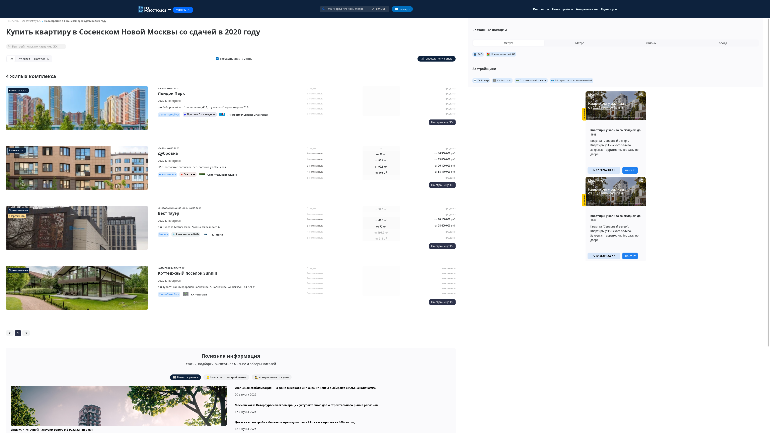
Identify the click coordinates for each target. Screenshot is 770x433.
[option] (615, 133)
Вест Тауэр (168, 213)
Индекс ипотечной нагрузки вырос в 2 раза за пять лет (52, 429)
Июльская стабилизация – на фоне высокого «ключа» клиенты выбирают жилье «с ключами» (305, 388)
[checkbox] (235, 59)
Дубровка (168, 153)
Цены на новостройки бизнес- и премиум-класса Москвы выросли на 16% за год (295, 422)
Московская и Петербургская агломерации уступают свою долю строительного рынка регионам (306, 405)
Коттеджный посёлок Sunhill (187, 273)
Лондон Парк (171, 93)
